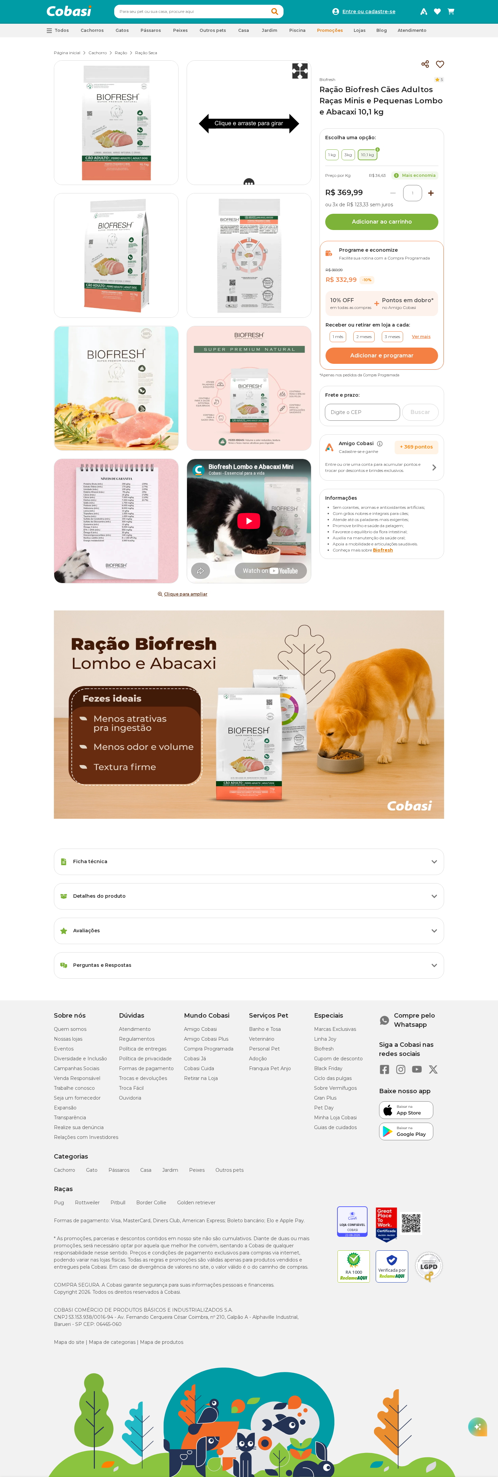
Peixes (197, 1170)
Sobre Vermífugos (335, 1088)
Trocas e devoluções (143, 1078)
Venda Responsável (77, 1078)
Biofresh (327, 79)
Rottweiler (87, 1203)
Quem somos (70, 1029)
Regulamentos (136, 1039)
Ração (121, 52)
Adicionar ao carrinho (382, 222)
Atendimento (412, 30)
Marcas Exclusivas (335, 1029)
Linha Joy (325, 1039)
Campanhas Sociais (76, 1068)
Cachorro (97, 52)
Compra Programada (208, 1049)
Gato (92, 1170)
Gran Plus (325, 1098)
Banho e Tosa (265, 1029)
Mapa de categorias (112, 1342)
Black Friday (328, 1068)
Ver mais (421, 336)
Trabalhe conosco (74, 1088)
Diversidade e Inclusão (80, 1059)
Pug (59, 1203)
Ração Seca (146, 52)
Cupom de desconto (338, 1059)
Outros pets (229, 1170)
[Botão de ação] (434, 467)
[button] (275, 11)
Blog (381, 30)
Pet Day (324, 1108)
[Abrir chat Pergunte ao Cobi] (477, 1426)
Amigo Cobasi (200, 1029)
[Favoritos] (437, 11)
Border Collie (151, 1203)
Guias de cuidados (335, 1127)
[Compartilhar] (425, 64)
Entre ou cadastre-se (369, 11)
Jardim (170, 1170)
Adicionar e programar (382, 355)
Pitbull (117, 1203)
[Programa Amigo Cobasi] (424, 11)
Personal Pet (264, 1049)
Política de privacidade (145, 1059)
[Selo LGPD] (429, 1283)
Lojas (360, 30)
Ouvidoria (130, 1098)
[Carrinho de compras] (451, 11)
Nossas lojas (68, 1039)
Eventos (64, 1049)
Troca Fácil (131, 1088)
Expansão (65, 1108)
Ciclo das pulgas (333, 1078)
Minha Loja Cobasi (335, 1118)
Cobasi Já (195, 1059)
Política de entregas (142, 1049)
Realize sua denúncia (79, 1127)
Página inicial (67, 52)
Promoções (330, 30)
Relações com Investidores (86, 1137)
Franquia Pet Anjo (270, 1068)
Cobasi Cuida (199, 1068)
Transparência (70, 1118)
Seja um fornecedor (77, 1098)
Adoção (258, 1059)
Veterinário (261, 1039)
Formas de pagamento (146, 1068)
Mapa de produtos (161, 1342)
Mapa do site (69, 1342)
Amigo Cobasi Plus (206, 1039)
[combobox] (199, 11)
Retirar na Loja (201, 1078)
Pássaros (118, 1170)
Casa (145, 1170)
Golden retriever (196, 1203)
